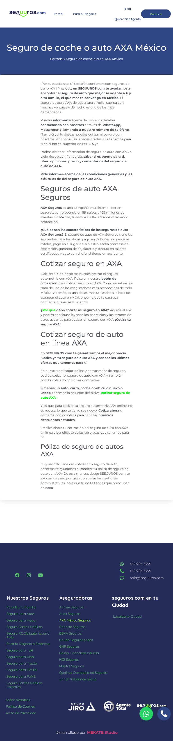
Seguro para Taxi (20, 650)
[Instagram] (28, 575)
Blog (128, 8)
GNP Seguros (69, 646)
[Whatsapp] (146, 713)
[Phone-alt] (164, 713)
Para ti (58, 14)
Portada (56, 59)
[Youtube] (40, 575)
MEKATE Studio (102, 732)
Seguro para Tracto (22, 663)
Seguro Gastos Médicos (25, 627)
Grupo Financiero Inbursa (79, 653)
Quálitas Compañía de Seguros (83, 672)
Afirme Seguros (71, 607)
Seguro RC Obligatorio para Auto (28, 635)
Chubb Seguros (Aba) (76, 640)
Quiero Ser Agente (128, 19)
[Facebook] (17, 575)
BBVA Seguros (70, 633)
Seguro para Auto (20, 614)
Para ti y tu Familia (21, 607)
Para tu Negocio (84, 14)
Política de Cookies (20, 706)
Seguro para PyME (21, 676)
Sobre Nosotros (18, 700)
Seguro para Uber (20, 657)
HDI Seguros (69, 659)
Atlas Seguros (69, 614)
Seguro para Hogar (22, 620)
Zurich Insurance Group (77, 679)
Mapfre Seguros (71, 666)
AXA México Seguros (75, 620)
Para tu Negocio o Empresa (28, 644)
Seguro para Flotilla (21, 670)
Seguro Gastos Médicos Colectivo (25, 685)
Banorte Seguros (72, 627)
